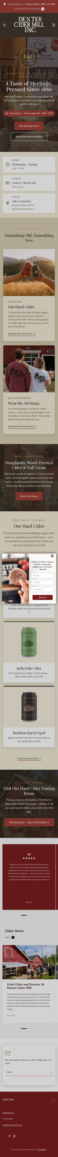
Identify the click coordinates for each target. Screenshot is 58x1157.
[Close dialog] (52, 555)
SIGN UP (42, 597)
